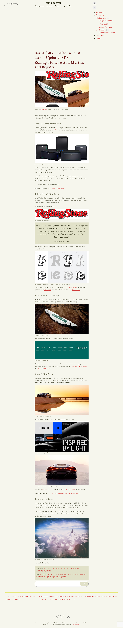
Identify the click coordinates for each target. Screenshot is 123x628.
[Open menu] (94, 3)
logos (47, 577)
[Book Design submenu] (108, 30)
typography (62, 577)
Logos (68, 568)
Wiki (55, 130)
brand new (83, 574)
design (43, 577)
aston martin (55, 574)
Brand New (76, 290)
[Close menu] (94, 7)
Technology (39, 571)
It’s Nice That (46, 489)
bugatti (38, 577)
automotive (63, 574)
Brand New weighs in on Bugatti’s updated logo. (66, 493)
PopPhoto (60, 188)
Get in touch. (76, 624)
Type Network (72, 287)
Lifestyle (63, 568)
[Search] (84, 584)
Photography (75, 568)
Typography (47, 571)
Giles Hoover (54, 3)
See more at (79, 366)
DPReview (51, 188)
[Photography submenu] (108, 18)
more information (69, 489)
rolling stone (54, 577)
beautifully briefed (73, 574)
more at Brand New (44, 368)
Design (58, 568)
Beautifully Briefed (49, 568)
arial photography (45, 574)
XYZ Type (47, 290)
